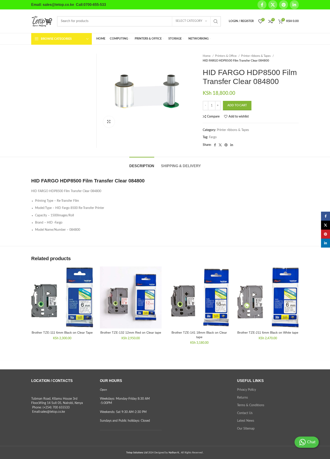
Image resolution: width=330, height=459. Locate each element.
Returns (242, 397)
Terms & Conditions (250, 405)
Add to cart (237, 105)
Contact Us (245, 413)
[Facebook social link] (261, 4)
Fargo (213, 137)
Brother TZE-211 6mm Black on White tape (267, 332)
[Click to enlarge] (108, 121)
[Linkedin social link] (294, 4)
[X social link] (272, 4)
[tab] (141, 164)
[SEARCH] (216, 21)
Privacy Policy (246, 389)
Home (207, 56)
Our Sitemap (246, 428)
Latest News (245, 420)
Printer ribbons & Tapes (256, 56)
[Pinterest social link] (283, 4)
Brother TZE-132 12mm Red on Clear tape (130, 332)
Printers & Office (226, 56)
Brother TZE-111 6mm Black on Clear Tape (62, 332)
